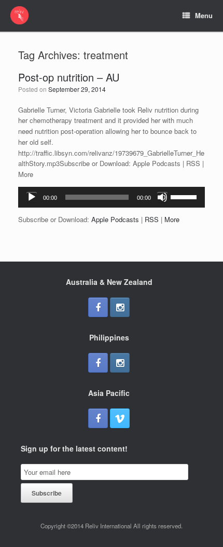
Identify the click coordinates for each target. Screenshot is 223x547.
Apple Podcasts (115, 219)
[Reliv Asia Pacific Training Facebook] (98, 307)
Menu (204, 15)
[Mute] (162, 197)
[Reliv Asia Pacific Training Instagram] (120, 307)
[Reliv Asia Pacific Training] (19, 15)
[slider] (185, 196)
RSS (152, 219)
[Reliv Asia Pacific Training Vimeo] (120, 418)
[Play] (31, 197)
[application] (111, 197)
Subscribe (47, 493)
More (171, 219)
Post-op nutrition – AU (68, 77)
